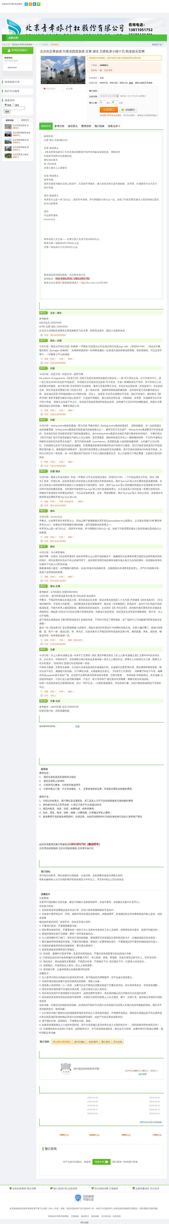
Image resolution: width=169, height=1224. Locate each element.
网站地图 (84, 1222)
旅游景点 (85, 1216)
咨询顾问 (128, 110)
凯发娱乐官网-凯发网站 (12, 4)
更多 (131, 83)
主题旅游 (75, 1216)
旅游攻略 (95, 1216)
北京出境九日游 (151, 1122)
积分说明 (143, 1074)
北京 (102, 78)
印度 (78, 726)
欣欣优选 (117, 1216)
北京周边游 (106, 1216)
